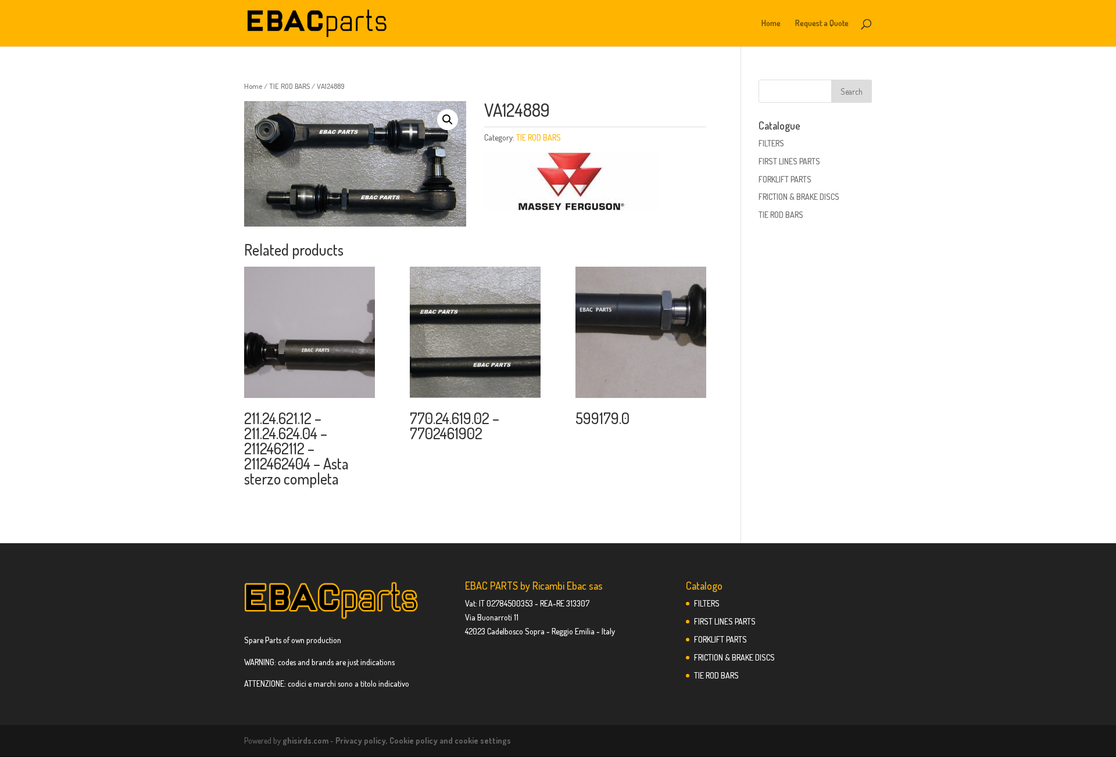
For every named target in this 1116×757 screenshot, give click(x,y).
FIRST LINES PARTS (789, 161)
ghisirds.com (305, 740)
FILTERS (771, 143)
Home (771, 23)
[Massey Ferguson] (571, 183)
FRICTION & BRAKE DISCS (799, 197)
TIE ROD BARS (289, 86)
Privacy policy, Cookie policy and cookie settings (423, 740)
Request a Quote (822, 23)
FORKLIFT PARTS (785, 179)
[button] (447, 119)
